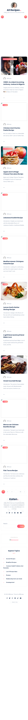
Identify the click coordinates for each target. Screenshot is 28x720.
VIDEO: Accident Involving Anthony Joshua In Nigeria (13, 83)
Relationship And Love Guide (9, 59)
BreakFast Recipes (7, 148)
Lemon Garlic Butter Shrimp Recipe (11, 308)
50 (20, 491)
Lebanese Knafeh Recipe (13, 218)
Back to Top (15, 602)
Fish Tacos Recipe (10, 470)
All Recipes (14, 10)
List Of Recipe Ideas (11, 571)
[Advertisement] (14, 40)
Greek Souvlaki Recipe (12, 381)
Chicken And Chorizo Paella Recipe (11, 129)
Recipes (5, 105)
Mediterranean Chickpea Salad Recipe (13, 262)
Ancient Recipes (10, 558)
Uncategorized (10, 582)
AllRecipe (9, 78)
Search (5, 523)
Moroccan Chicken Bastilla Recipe (11, 425)
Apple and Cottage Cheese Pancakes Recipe (13, 173)
